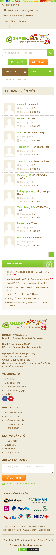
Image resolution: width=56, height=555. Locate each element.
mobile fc (22, 104)
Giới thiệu (9, 379)
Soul (19, 132)
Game (22, 526)
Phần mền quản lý (36, 526)
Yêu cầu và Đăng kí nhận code (20, 483)
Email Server (11, 448)
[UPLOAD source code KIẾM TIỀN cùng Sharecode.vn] (28, 1)
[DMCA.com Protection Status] (28, 549)
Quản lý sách (29, 530)
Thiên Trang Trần (26, 207)
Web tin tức (44, 530)
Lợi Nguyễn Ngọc (26, 191)
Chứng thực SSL (13, 452)
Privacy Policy (44, 540)
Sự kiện (29, 15)
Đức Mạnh (22, 237)
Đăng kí (22, 21)
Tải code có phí (12, 416)
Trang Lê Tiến (24, 161)
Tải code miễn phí (14, 412)
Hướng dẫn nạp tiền (15, 420)
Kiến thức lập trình (13, 15)
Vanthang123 (24, 175)
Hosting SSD (11, 441)
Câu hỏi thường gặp (15, 390)
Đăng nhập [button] (9, 21)
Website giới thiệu (12, 530)
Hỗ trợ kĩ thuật (12, 427)
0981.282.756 (12, 5)
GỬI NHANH (15, 478)
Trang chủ (7, 79)
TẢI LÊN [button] (40, 62)
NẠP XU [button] (19, 62)
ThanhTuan (23, 146)
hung (20, 223)
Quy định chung (12, 383)
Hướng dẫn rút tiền (14, 424)
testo (20, 118)
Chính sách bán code (15, 386)
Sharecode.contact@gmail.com (22, 10)
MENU (33, 71)
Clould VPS (10, 445)
